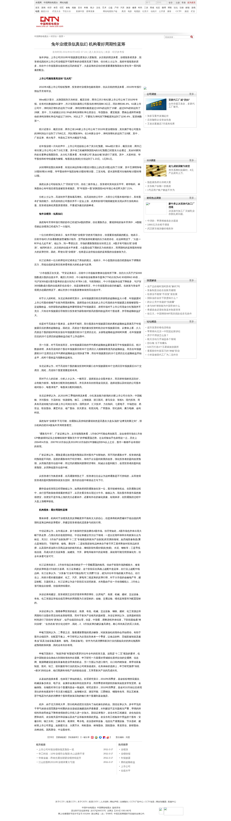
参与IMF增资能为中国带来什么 (163, 305)
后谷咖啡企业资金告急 (159, 119)
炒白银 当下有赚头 (157, 343)
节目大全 (67, 11)
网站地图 (64, 2)
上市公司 (125, 766)
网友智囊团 (161, 802)
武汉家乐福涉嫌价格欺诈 (160, 228)
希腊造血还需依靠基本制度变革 (163, 309)
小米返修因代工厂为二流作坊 (162, 354)
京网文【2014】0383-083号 (119, 810)
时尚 (140, 7)
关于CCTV (60, 802)
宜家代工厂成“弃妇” (179, 99)
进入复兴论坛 (96, 52)
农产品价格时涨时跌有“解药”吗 (163, 286)
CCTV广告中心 (136, 802)
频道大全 (45, 11)
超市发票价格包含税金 (159, 327)
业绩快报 (125, 753)
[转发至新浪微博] (107, 737)
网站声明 (114, 802)
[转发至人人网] (100, 737)
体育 (56, 7)
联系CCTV (71, 802)
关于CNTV (82, 802)
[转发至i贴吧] (103, 737)
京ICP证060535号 (98, 810)
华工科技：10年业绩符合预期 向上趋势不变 (62, 753)
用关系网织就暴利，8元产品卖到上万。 (181, 171)
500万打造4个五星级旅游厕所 (163, 347)
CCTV (179, 11)
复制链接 (61, 737)
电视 (37, 11)
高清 (124, 11)
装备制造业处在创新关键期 (161, 290)
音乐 (80, 7)
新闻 (43, 7)
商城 (152, 7)
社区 (158, 7)
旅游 (128, 7)
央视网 (39, 2)
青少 (92, 7)
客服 (184, 2)
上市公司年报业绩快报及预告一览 (56, 749)
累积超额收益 (128, 762)
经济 (50, 7)
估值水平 (125, 770)
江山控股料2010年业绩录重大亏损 (57, 762)
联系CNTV (94, 802)
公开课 (162, 11)
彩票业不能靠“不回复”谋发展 (162, 294)
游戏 (193, 7)
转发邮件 (73, 737)
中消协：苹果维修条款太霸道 (162, 220)
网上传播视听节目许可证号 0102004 (74, 814)
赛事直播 (90, 11)
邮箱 (188, 7)
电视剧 (137, 11)
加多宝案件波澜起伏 (158, 116)
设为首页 (191, 2)
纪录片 (145, 11)
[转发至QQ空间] (96, 737)
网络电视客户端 (110, 11)
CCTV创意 (149, 802)
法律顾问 (124, 802)
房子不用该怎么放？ (158, 335)
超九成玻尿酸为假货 (179, 166)
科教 (86, 7)
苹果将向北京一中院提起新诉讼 (163, 331)
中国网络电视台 (51, 2)
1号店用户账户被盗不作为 (161, 190)
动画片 (154, 11)
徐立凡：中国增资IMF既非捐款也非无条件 (169, 313)
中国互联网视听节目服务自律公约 (129, 814)
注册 (178, 3)
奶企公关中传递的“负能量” (161, 302)
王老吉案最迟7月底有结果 (161, 123)
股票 (61, 36)
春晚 (68, 7)
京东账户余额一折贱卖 (159, 186)
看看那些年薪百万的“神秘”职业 (163, 350)
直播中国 (80, 11)
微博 (164, 7)
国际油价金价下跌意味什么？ (162, 298)
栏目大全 (56, 11)
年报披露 (125, 758)
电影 (130, 11)
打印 (51, 737)
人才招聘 (104, 802)
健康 (134, 7)
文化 (98, 7)
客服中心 (172, 802)
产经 (116, 7)
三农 (146, 7)
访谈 (182, 7)
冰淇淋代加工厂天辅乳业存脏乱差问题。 (182, 212)
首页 (37, 7)
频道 (187, 11)
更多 (191, 94)
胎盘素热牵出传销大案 (159, 182)
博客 (170, 7)
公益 (110, 7)
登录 (171, 3)
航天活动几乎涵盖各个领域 (161, 339)
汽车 (122, 7)
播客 (169, 11)
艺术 (104, 7)
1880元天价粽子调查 (158, 224)
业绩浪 (124, 749)
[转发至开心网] (92, 737)
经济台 (54, 36)
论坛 (176, 7)
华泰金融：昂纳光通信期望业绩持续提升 (60, 758)
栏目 (193, 11)
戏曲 (74, 7)
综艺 (62, 7)
